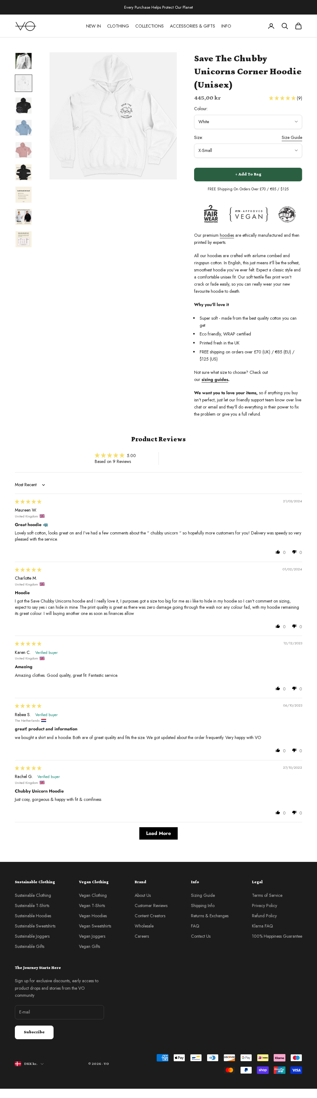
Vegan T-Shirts (92, 905)
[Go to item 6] (23, 172)
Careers (142, 936)
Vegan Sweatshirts (95, 926)
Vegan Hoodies (93, 916)
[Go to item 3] (23, 105)
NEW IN (93, 26)
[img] (28, 502)
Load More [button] (158, 833)
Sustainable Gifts (29, 946)
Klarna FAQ (262, 926)
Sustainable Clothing (33, 895)
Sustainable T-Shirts (32, 905)
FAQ (195, 926)
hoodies (227, 235)
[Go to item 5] (23, 150)
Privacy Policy (264, 905)
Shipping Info (203, 905)
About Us (143, 895)
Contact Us (201, 936)
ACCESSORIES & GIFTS (192, 26)
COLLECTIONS (149, 26)
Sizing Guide (203, 895)
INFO (226, 26)
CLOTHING (118, 26)
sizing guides (215, 379)
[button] (283, 98)
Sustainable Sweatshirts (35, 926)
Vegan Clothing (93, 895)
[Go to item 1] (23, 61)
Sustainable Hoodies (33, 916)
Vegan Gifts (89, 946)
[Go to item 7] (23, 194)
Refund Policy (264, 916)
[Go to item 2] (23, 83)
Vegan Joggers (92, 936)
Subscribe (34, 1032)
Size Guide (292, 137)
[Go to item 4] (23, 127)
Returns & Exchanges (209, 916)
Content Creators (150, 916)
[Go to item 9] (23, 239)
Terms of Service (267, 895)
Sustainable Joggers (32, 936)
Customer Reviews (151, 905)
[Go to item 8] (23, 217)
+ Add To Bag (248, 174)
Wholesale (144, 926)
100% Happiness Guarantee (277, 936)
